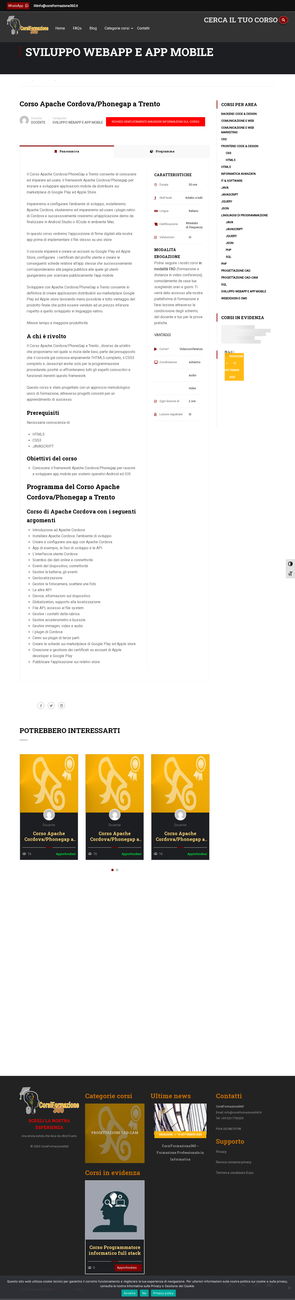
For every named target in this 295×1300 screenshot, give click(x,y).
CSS (224, 139)
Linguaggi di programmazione (244, 215)
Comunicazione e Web (237, 120)
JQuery (226, 201)
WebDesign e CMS (234, 298)
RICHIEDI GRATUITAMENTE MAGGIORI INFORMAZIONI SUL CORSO (155, 121)
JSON (225, 208)
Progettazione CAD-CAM (239, 277)
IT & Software (231, 180)
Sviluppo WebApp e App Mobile (78, 122)
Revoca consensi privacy (233, 1162)
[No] (289, 1287)
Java (225, 187)
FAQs (77, 28)
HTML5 (230, 160)
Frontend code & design (239, 146)
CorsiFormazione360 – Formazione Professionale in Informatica (180, 1152)
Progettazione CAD (236, 270)
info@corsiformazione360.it (57, 6)
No (144, 1293)
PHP (228, 250)
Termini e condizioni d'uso (235, 1173)
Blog (93, 28)
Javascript (229, 194)
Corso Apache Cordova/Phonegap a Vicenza (114, 836)
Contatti (143, 28)
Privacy (221, 1152)
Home (60, 28)
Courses (45, 80)
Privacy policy (163, 1293)
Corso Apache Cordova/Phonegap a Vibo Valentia (180, 836)
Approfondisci (49, 783)
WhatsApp (15, 6)
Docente (36, 118)
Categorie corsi (117, 28)
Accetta (129, 1293)
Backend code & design (239, 114)
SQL (228, 256)
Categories (60, 118)
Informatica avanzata (238, 173)
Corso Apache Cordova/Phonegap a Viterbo (49, 836)
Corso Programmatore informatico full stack (115, 1250)
